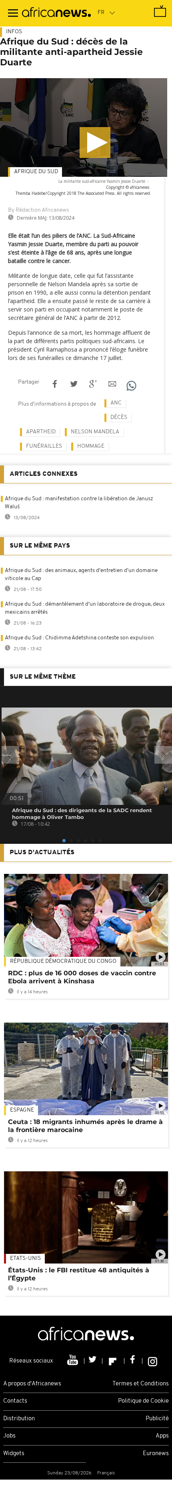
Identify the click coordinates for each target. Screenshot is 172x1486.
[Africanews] (56, 13)
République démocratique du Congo (63, 961)
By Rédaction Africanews (38, 210)
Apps (162, 1436)
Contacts (15, 1401)
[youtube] (73, 1361)
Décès (118, 417)
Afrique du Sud (36, 172)
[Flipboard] (113, 1361)
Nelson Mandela (95, 432)
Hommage (90, 446)
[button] (95, 142)
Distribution (19, 1419)
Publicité (157, 1419)
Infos (14, 32)
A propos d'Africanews (32, 1384)
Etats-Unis (25, 1259)
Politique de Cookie (143, 1401)
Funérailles (44, 446)
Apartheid (41, 432)
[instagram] (152, 1361)
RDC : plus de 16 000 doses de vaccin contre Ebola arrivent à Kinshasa (82, 977)
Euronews (156, 1454)
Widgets (13, 1454)
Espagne (22, 1110)
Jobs (9, 1436)
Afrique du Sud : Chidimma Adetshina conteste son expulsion (79, 638)
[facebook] (133, 1361)
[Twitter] (93, 1361)
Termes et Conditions (140, 1384)
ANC (116, 403)
